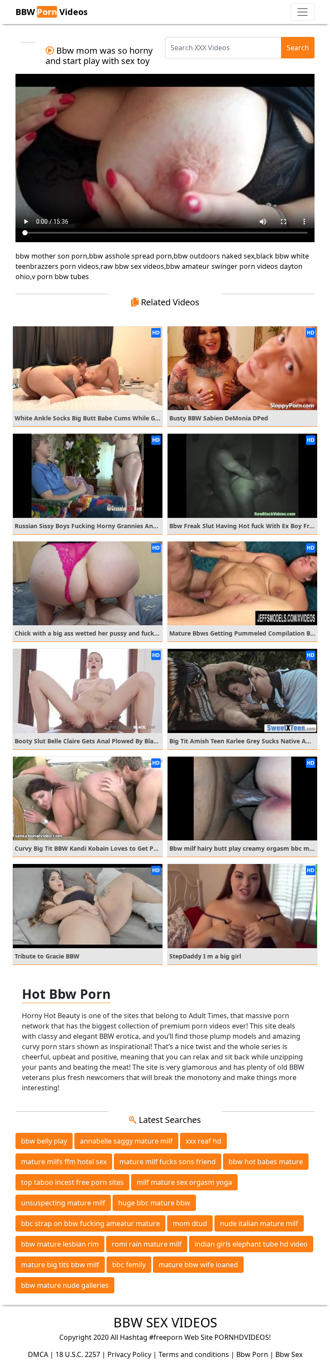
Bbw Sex (288, 1354)
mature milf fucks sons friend (167, 1161)
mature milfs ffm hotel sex (64, 1161)
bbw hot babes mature (266, 1161)
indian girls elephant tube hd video (251, 1244)
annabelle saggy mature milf (126, 1141)
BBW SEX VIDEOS (165, 1322)
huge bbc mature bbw (154, 1203)
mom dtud (190, 1223)
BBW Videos (51, 12)
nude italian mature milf (259, 1223)
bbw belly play (44, 1141)
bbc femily (129, 1264)
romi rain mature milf (147, 1244)
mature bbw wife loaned (198, 1264)
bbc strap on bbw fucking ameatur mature (90, 1223)
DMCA (38, 1354)
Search (298, 47)
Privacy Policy (129, 1354)
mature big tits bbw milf (60, 1264)
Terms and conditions (194, 1354)
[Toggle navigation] (302, 12)
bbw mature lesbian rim (60, 1244)
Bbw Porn (252, 1354)
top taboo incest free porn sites (72, 1182)
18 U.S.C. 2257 (77, 1354)
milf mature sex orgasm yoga (184, 1182)
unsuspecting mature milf (63, 1203)
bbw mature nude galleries (65, 1285)
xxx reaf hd (203, 1141)
